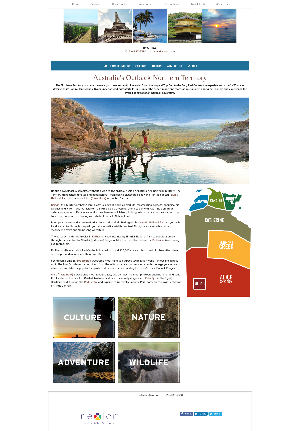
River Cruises (119, 4)
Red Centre (91, 282)
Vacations (145, 4)
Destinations (171, 4)
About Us (222, 4)
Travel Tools (198, 4)
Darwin (55, 205)
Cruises (94, 4)
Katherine (97, 236)
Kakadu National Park (152, 222)
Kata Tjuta (151, 278)
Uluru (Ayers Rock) (95, 198)
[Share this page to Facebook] (186, 414)
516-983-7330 (137, 51)
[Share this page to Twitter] (215, 414)
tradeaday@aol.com (163, 51)
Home (75, 4)
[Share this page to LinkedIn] (201, 414)
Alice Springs (83, 260)
